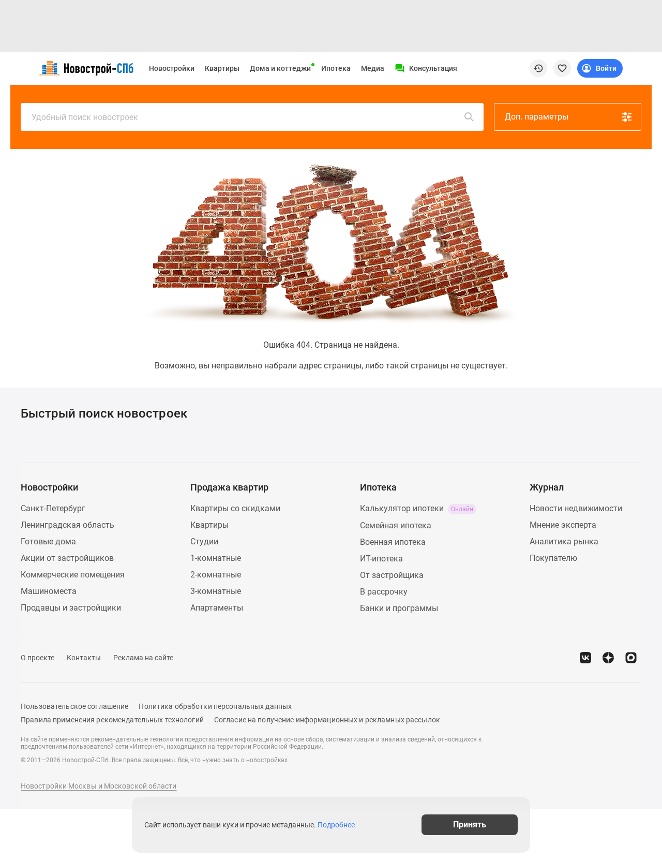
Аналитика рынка (564, 541)
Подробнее (336, 825)
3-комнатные (215, 591)
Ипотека (336, 68)
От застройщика (392, 575)
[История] (538, 68)
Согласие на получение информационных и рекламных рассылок (327, 720)
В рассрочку (384, 592)
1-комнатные (215, 558)
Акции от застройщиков (67, 558)
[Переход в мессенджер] (631, 657)
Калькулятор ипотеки (416, 508)
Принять (469, 824)
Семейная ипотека (395, 525)
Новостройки (171, 68)
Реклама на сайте (143, 658)
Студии (204, 541)
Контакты (84, 658)
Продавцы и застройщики (71, 608)
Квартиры (222, 68)
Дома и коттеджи (280, 68)
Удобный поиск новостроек (85, 117)
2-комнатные (215, 575)
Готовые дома (48, 541)
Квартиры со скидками (235, 508)
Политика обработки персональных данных (215, 706)
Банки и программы (399, 608)
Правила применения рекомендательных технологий (112, 720)
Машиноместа (49, 591)
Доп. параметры (536, 117)
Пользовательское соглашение (74, 706)
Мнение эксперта (563, 525)
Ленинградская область (67, 525)
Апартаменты (216, 608)
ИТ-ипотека (381, 558)
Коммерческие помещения (73, 575)
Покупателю (553, 558)
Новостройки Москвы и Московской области (99, 786)
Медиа (372, 68)
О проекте (37, 658)
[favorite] (562, 68)
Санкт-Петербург (53, 508)
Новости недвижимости (576, 508)
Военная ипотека (393, 542)
